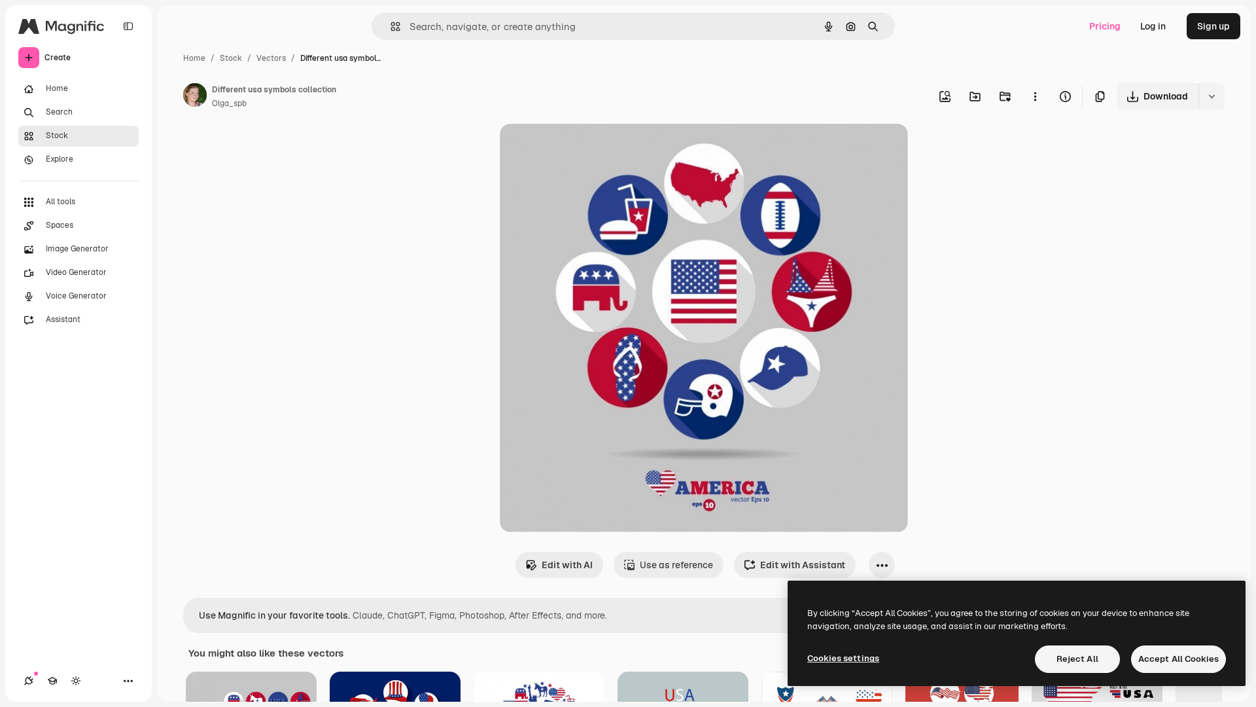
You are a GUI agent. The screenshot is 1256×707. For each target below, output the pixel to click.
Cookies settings (843, 658)
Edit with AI (567, 565)
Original (583, 149)
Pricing (1105, 26)
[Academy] (52, 680)
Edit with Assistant (802, 565)
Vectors (271, 58)
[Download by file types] (1211, 96)
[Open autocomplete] (390, 26)
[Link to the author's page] (195, 97)
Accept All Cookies (1178, 658)
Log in (1153, 26)
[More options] (1035, 96)
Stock (231, 58)
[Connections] (28, 680)
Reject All (1077, 658)
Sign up (1213, 26)
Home (194, 58)
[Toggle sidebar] (128, 26)
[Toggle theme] (75, 680)
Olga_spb (229, 103)
